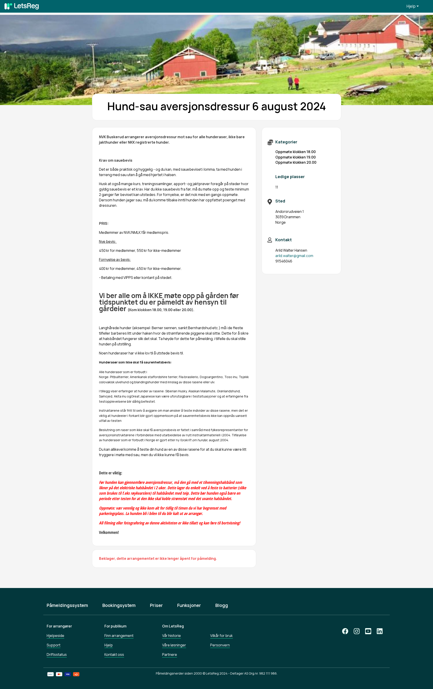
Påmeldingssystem (67, 605)
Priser (156, 605)
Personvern (220, 645)
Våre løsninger (174, 645)
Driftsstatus (57, 654)
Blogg (221, 605)
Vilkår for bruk (221, 635)
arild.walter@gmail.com (294, 255)
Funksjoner (189, 605)
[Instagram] (357, 631)
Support (53, 645)
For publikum (115, 626)
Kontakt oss (114, 654)
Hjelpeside (55, 635)
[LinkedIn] (380, 631)
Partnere (169, 654)
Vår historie (171, 635)
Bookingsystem (119, 605)
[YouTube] (368, 631)
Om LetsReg (173, 626)
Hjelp (411, 6)
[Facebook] (345, 631)
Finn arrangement (119, 635)
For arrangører (59, 626)
